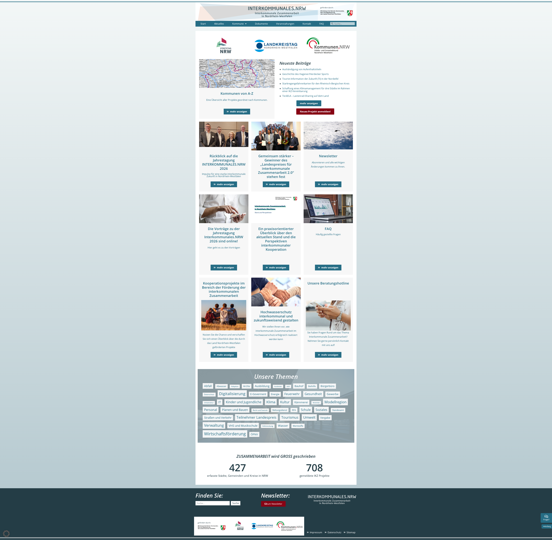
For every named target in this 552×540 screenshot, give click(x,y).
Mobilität (316, 403)
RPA (294, 410)
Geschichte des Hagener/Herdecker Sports (305, 74)
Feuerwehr (292, 394)
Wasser (283, 426)
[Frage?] (546, 516)
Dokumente (261, 23)
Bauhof (299, 386)
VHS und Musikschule (243, 426)
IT (219, 402)
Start (203, 23)
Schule (306, 409)
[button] (6, 533)
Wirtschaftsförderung (225, 434)
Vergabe (325, 417)
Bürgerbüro (328, 386)
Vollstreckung (267, 426)
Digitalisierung (232, 393)
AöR (288, 386)
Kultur (285, 402)
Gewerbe (333, 394)
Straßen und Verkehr (218, 418)
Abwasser (221, 386)
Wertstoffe (298, 425)
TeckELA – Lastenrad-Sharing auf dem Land (305, 95)
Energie (275, 394)
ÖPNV (254, 434)
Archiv (246, 386)
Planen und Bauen (235, 410)
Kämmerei (301, 402)
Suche (235, 503)
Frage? (546, 519)
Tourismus (289, 417)
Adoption (234, 386)
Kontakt (307, 23)
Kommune (238, 23)
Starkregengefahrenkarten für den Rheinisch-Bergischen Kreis (315, 83)
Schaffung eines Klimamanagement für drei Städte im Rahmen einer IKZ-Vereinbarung (316, 90)
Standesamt (338, 410)
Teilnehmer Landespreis (256, 417)
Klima (270, 402)
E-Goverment (258, 394)
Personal (210, 409)
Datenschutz (209, 394)
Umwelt (309, 417)
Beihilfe (312, 386)
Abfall (208, 386)
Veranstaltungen (285, 23)
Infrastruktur (208, 403)
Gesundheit (313, 394)
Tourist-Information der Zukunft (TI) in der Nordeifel (310, 78)
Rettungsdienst (279, 410)
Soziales (321, 409)
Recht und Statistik (260, 410)
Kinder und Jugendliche (243, 402)
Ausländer (278, 386)
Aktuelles (219, 23)
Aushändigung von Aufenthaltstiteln (301, 69)
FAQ (321, 23)
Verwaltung (214, 425)
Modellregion (335, 401)
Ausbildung (262, 386)
